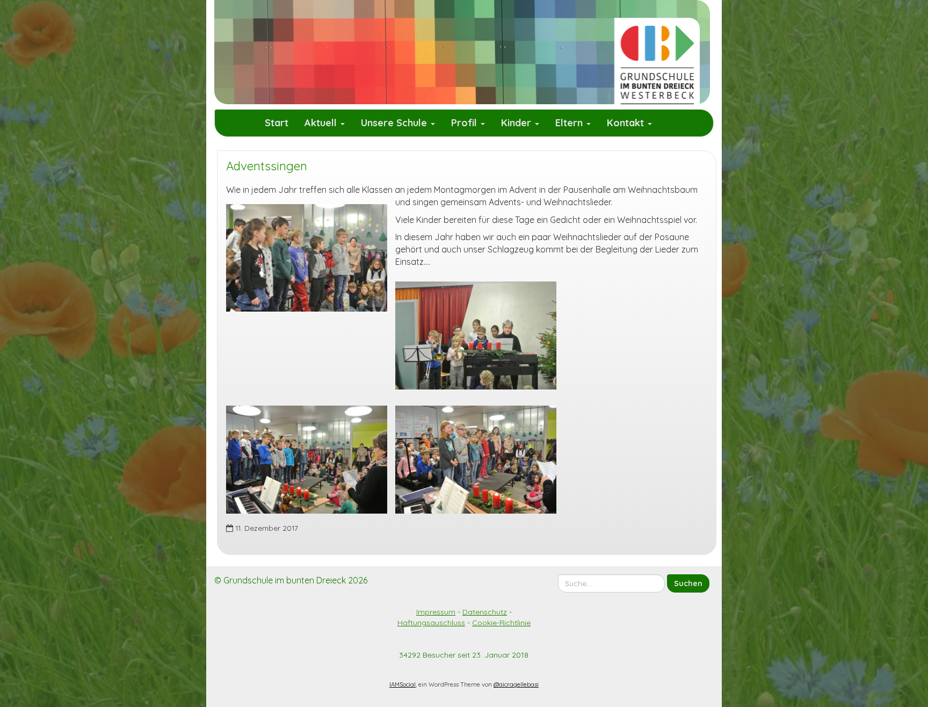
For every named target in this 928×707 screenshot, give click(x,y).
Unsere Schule (395, 123)
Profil (465, 123)
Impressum (435, 612)
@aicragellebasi (516, 684)
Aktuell (322, 123)
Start (276, 123)
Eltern (570, 123)
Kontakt (627, 123)
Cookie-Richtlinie (501, 622)
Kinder (517, 123)
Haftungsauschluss (431, 622)
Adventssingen (266, 166)
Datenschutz (484, 612)
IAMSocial (402, 684)
